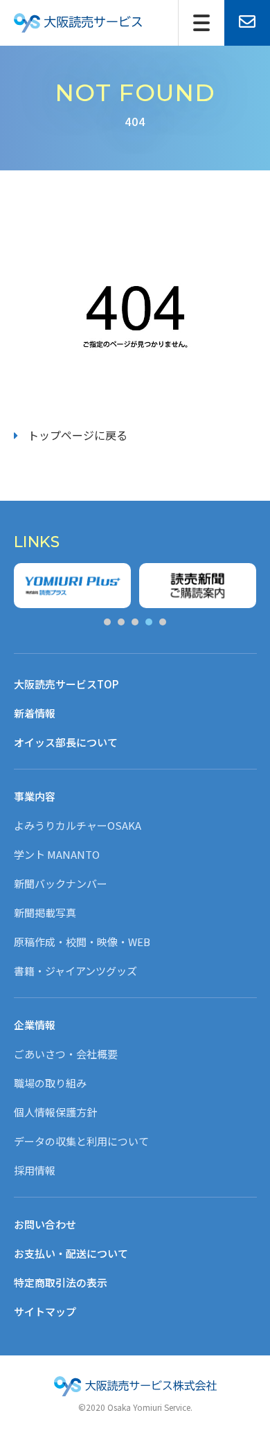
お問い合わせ (45, 1224)
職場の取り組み (50, 1083)
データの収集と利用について (81, 1141)
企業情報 (34, 1024)
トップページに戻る (77, 435)
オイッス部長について (66, 742)
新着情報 (34, 713)
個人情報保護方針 (55, 1112)
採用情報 (34, 1170)
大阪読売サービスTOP (66, 684)
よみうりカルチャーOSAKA (77, 825)
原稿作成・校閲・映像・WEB (82, 941)
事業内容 (34, 796)
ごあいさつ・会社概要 (66, 1054)
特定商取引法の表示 (60, 1282)
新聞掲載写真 (45, 912)
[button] (107, 621)
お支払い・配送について (71, 1253)
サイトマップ (45, 1311)
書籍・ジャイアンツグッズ (75, 970)
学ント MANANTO (57, 854)
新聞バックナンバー (60, 883)
